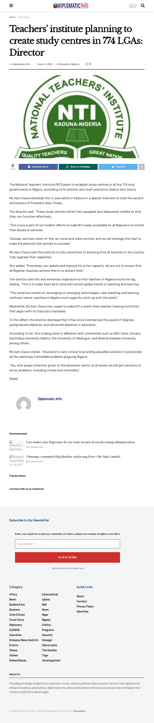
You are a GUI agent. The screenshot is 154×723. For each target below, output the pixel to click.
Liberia (46, 599)
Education (24, 17)
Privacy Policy (85, 606)
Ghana (13, 650)
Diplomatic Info (21, 64)
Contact (82, 601)
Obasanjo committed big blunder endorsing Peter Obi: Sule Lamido (73, 456)
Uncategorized (51, 660)
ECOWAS (14, 630)
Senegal (47, 640)
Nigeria (75, 64)
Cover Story (16, 620)
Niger (45, 614)
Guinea (13, 655)
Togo (45, 655)
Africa (13, 594)
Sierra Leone (49, 645)
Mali (44, 604)
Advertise (82, 611)
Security (47, 635)
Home (12, 17)
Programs (48, 630)
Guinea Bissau (17, 660)
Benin (12, 599)
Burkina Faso (17, 604)
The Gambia (49, 650)
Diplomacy (15, 625)
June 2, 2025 (45, 64)
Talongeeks (79, 711)
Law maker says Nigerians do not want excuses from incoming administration (80, 442)
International (50, 594)
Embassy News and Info (23, 640)
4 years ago (35, 461)
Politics (46, 625)
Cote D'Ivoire (17, 614)
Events (13, 645)
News (45, 609)
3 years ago (35, 447)
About (80, 596)
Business (14, 609)
